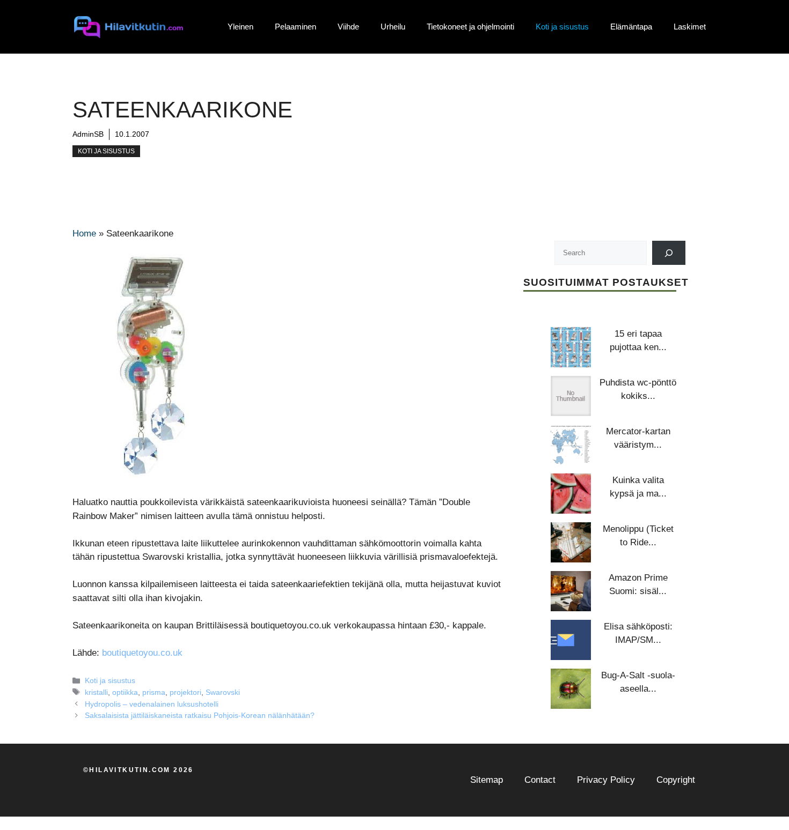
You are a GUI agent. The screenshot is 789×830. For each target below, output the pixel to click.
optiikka (125, 692)
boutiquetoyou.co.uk (142, 653)
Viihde (348, 26)
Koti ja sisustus (562, 26)
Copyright (675, 780)
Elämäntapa (631, 26)
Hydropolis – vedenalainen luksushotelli (151, 704)
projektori (185, 692)
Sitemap (486, 780)
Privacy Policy (606, 780)
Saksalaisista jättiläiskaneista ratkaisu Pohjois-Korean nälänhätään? (200, 715)
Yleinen (240, 26)
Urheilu (393, 26)
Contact (540, 780)
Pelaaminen (295, 26)
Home (84, 233)
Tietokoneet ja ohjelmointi (470, 26)
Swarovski (223, 692)
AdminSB (88, 134)
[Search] (669, 253)
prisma (153, 692)
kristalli (96, 692)
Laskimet (690, 26)
